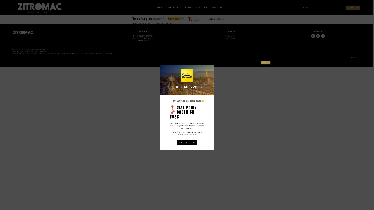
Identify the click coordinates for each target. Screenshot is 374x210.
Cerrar (266, 62)
